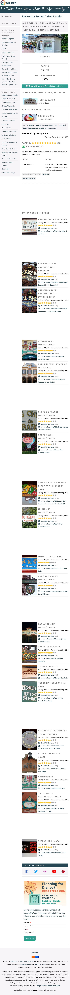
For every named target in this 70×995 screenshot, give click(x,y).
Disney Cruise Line (27, 9)
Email (26, 929)
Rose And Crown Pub (9, 159)
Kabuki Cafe (6, 128)
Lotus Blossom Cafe (50, 557)
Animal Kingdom (8, 39)
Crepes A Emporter (8, 106)
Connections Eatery (9, 102)
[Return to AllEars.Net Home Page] (14, 5)
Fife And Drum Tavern (9, 110)
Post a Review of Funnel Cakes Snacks (46, 86)
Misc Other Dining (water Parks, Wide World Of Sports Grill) (9, 82)
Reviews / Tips (50, 9)
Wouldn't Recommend (47, 128)
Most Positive (47, 125)
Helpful (46, 174)
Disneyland (20, 8)
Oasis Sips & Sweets (9, 149)
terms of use (40, 964)
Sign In (63, 10)
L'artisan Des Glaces (9, 131)
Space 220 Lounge (8, 173)
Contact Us (35, 953)
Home (3, 8)
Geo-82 (4, 117)
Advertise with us (27, 961)
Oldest (38, 125)
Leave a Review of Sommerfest (52, 788)
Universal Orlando (36, 9)
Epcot (4, 49)
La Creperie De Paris (9, 135)
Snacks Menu (46, 116)
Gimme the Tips (29, 938)
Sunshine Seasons (49, 647)
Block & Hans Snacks (10, 95)
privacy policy (25, 964)
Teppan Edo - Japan (49, 841)
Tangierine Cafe (48, 666)
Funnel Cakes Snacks (10, 113)
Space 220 (5, 169)
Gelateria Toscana (8, 121)
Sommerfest (45, 776)
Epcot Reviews (8, 92)
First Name (27, 922)
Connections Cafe (8, 99)
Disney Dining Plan (9, 69)
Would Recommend (30, 128)
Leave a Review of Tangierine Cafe (54, 678)
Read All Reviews (49, 228)
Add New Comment (29, 178)
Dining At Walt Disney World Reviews (8, 33)
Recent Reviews (9, 23)
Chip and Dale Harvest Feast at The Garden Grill (52, 486)
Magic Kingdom (8, 52)
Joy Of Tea (5, 124)
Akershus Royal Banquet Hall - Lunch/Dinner (48, 293)
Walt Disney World (10, 9)
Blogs (44, 8)
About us (14, 961)
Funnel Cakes (46, 100)
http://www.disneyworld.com (48, 986)
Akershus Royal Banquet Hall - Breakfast (48, 267)
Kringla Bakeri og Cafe (52, 219)
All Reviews (7, 16)
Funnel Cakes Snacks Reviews (40, 30)
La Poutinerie (6, 139)
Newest (31, 125)
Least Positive (59, 125)
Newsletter (59, 8)
